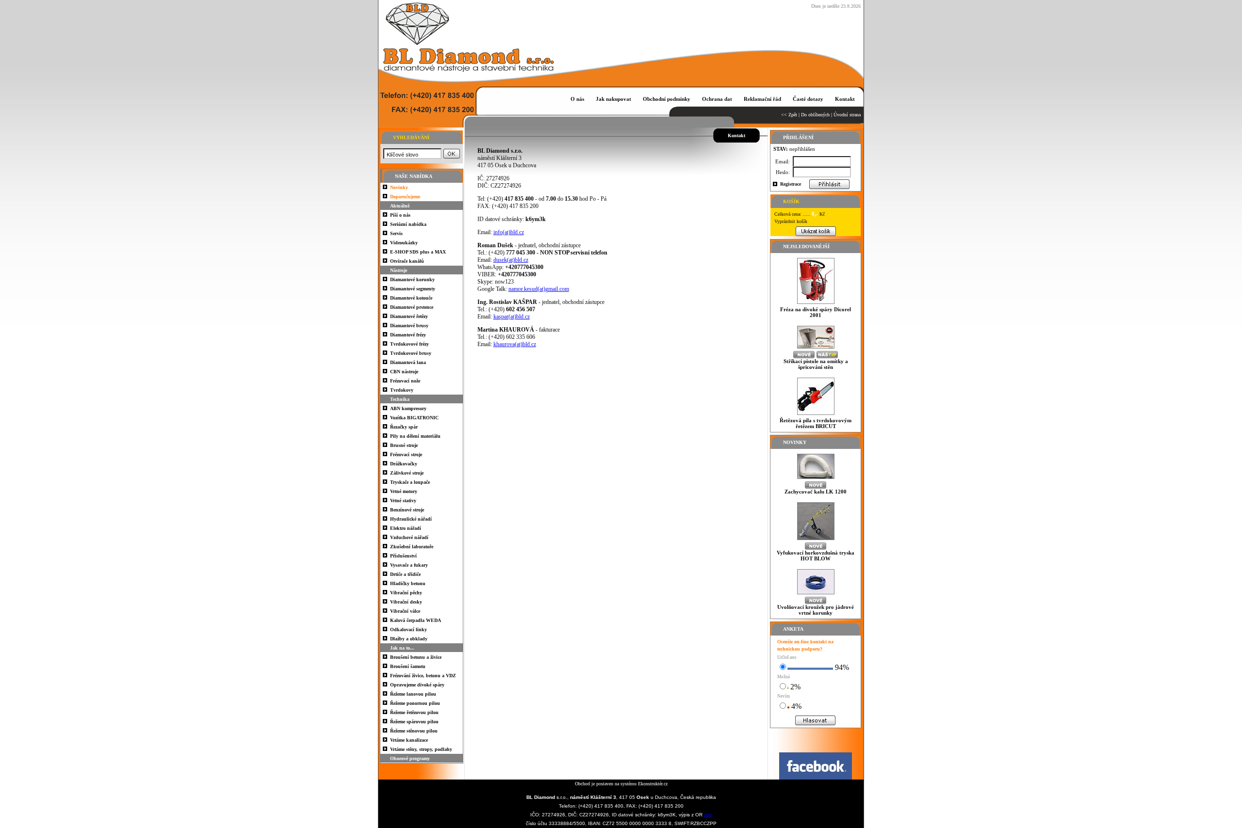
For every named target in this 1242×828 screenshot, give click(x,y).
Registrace (790, 184)
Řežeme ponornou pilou (415, 703)
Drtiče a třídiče (405, 574)
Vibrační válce (405, 611)
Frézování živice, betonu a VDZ (423, 675)
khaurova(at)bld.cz (514, 344)
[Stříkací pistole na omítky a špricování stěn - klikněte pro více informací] (816, 348)
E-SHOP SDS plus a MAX (418, 252)
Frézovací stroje (406, 454)
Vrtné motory (403, 491)
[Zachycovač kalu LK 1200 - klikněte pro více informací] (816, 479)
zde (708, 814)
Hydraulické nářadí (411, 519)
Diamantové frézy (408, 334)
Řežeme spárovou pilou (414, 721)
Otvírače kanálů (407, 261)
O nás (577, 99)
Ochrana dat (717, 99)
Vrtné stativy (403, 500)
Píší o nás (400, 215)
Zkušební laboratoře (411, 546)
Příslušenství (403, 555)
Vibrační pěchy (406, 592)
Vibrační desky (406, 602)
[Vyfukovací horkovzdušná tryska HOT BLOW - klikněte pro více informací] (816, 540)
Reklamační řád (762, 99)
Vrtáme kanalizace (409, 740)
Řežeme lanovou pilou (413, 694)
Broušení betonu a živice (415, 657)
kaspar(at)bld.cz (511, 316)
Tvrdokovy (401, 390)
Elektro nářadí (405, 528)
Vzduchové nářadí (409, 537)
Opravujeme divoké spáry (417, 684)
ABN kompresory (408, 408)
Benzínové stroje (407, 509)
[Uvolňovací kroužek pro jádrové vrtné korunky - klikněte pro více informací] (816, 594)
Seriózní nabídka (408, 224)
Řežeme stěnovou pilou (414, 730)
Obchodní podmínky (666, 99)
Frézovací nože (405, 380)
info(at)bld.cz (508, 232)
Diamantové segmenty (412, 288)
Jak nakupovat (613, 99)
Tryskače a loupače (410, 482)
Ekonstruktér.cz (653, 783)
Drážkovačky (403, 463)
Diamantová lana (408, 362)
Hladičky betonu (407, 583)
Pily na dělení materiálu (415, 436)
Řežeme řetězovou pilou (414, 712)
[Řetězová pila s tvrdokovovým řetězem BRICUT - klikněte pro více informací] (816, 415)
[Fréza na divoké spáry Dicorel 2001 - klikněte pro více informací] (816, 304)
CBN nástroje (404, 371)
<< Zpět (789, 114)
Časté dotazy (808, 99)
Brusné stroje (404, 445)
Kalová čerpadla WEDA (415, 620)
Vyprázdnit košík (790, 221)
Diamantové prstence (411, 307)
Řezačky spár (404, 427)
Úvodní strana (847, 114)
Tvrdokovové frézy (409, 344)
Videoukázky (404, 242)
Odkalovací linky (408, 629)
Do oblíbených (815, 114)
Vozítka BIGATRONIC (414, 417)
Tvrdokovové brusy (410, 353)
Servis (396, 233)
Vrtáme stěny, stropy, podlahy (421, 749)
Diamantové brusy (409, 325)
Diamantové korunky (412, 279)
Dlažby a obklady (408, 638)
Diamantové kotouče (411, 298)
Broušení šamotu (407, 666)
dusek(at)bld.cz (510, 259)
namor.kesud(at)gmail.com (538, 289)
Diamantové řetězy (409, 316)
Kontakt (845, 99)
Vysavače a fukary (409, 565)
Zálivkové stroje (407, 473)
